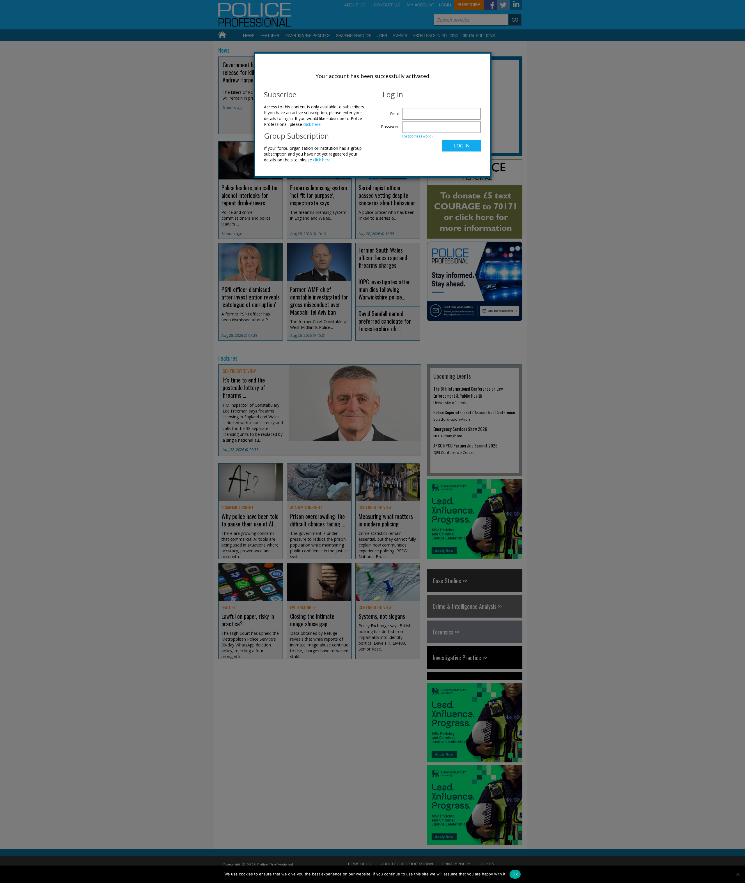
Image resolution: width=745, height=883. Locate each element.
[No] (738, 874)
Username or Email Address (389, 110)
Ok (515, 874)
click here (312, 124)
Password (390, 126)
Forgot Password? (417, 136)
